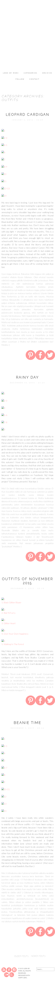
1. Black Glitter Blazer (11, 602)
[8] (3, 774)
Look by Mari (11, 73)
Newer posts (41, 956)
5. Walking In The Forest (13, 644)
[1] (3, 130)
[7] (3, 159)
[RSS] (4, 970)
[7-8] (4, 422)
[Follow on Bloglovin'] (6, 974)
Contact (34, 79)
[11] (4, 181)
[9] (3, 429)
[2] (3, 609)
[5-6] (4, 414)
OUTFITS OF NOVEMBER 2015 (27, 581)
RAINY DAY (27, 377)
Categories (30, 73)
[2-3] (4, 137)
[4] (3, 407)
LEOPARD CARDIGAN (27, 114)
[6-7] (4, 767)
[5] (3, 640)
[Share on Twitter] (50, 355)
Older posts (16, 956)
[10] (4, 173)
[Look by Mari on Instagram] (14, 970)
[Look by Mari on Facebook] (9, 970)
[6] (3, 152)
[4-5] (4, 144)
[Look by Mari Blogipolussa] (11, 974)
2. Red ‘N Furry (8, 613)
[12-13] (6, 188)
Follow (20, 79)
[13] (4, 803)
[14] (4, 195)
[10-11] (6, 789)
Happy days (22, 978)
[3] (3, 619)
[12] (4, 796)
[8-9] (4, 166)
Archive (47, 73)
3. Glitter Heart (9, 623)
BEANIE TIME (27, 723)
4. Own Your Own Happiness (15, 633)
